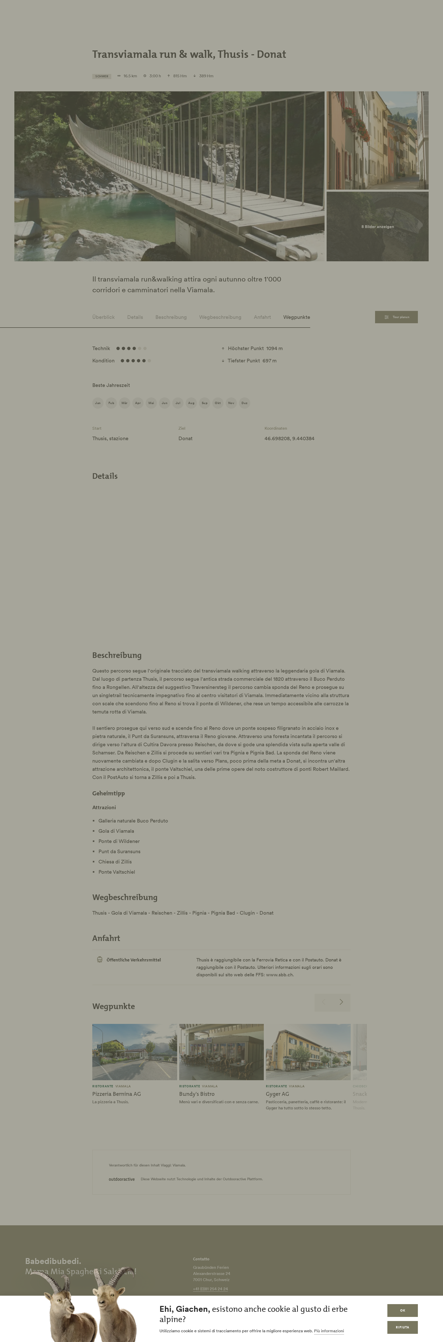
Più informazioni (329, 1330)
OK (402, 1310)
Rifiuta (402, 1327)
